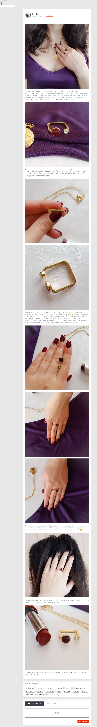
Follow (50, 15)
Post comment (83, 721)
